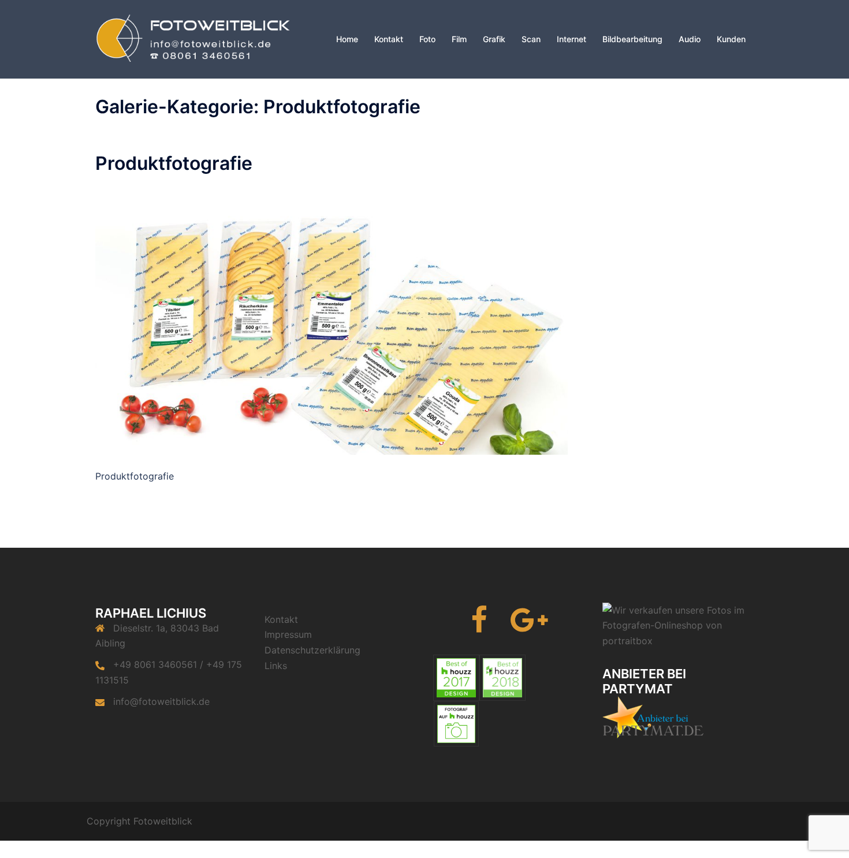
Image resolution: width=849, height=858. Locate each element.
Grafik (494, 39)
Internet (571, 39)
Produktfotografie (173, 163)
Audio (690, 39)
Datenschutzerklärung (312, 650)
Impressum (288, 634)
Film (459, 39)
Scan (531, 39)
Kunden (731, 39)
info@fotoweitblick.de (161, 701)
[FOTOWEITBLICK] (199, 38)
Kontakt (388, 39)
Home (347, 39)
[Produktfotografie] (331, 321)
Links (276, 665)
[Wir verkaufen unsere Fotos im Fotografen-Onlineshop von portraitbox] (678, 624)
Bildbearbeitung (632, 39)
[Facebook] (479, 627)
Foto (427, 39)
